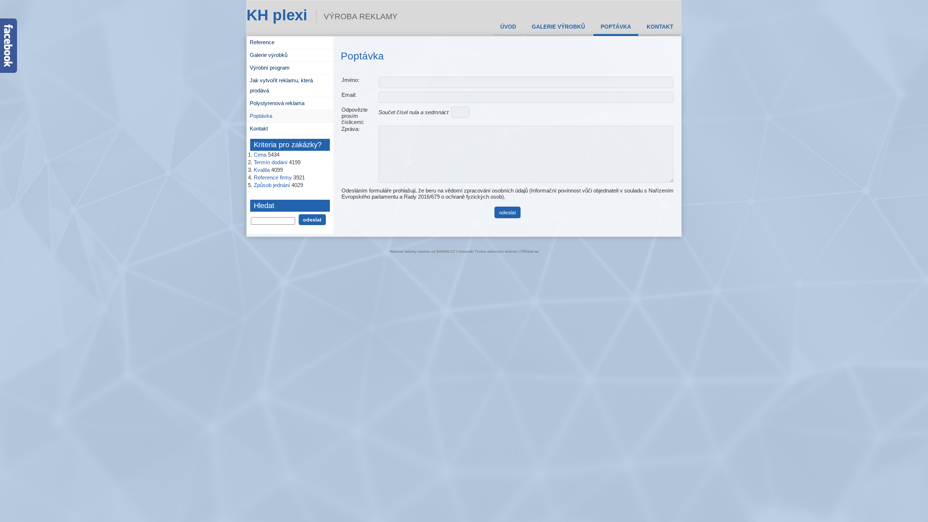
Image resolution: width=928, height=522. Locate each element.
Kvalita (262, 170)
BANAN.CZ (445, 251)
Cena (260, 155)
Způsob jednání (272, 185)
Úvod (508, 27)
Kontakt (660, 27)
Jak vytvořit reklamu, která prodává (281, 85)
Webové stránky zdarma (410, 251)
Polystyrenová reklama (277, 103)
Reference (262, 42)
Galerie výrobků (558, 27)
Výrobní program (270, 68)
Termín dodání (270, 162)
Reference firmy (273, 177)
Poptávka (616, 27)
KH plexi (276, 15)
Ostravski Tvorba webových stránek (487, 251)
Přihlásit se (530, 251)
